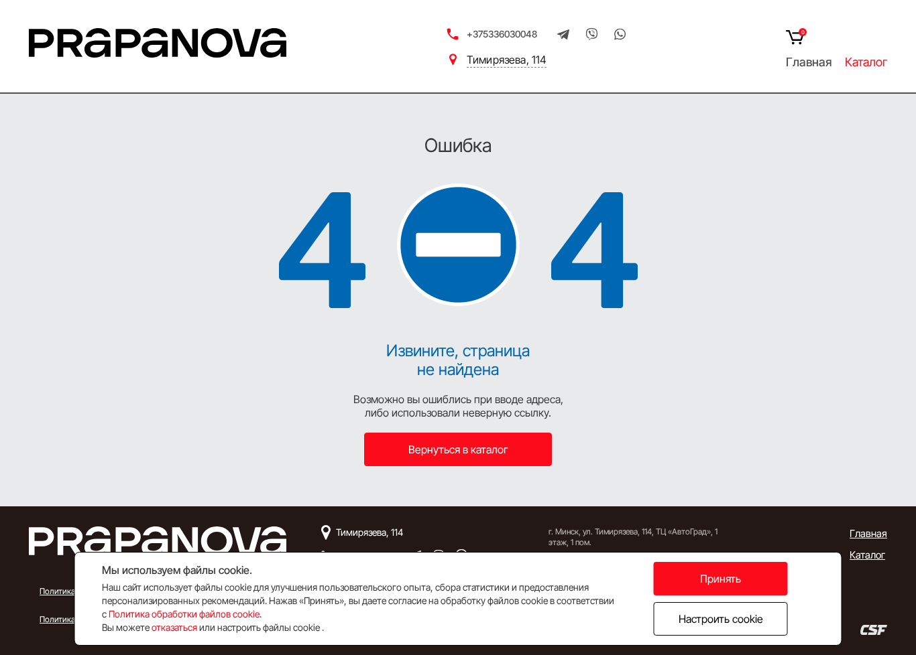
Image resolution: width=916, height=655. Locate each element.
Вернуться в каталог (458, 449)
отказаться (174, 627)
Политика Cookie (70, 619)
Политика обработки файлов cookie (184, 614)
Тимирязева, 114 (507, 60)
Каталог (866, 62)
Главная (809, 62)
